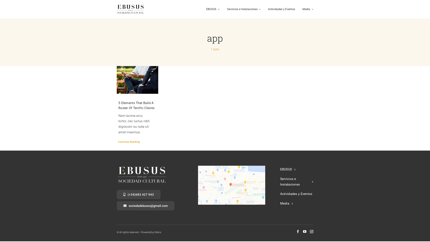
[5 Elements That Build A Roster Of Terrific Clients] (137, 80)
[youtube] (304, 231)
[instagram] (311, 231)
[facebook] (298, 231)
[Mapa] (231, 167)
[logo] (130, 6)
